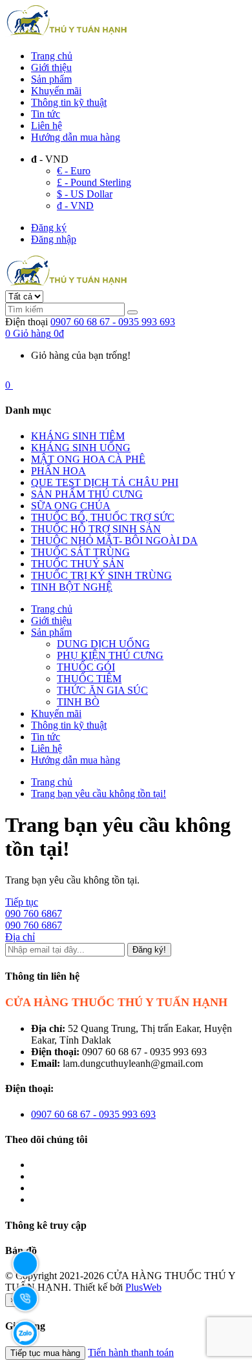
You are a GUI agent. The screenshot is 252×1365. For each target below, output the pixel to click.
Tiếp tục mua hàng (45, 1353)
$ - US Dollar (84, 193)
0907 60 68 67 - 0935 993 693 (112, 321)
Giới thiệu (51, 67)
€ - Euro (73, 170)
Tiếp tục (21, 901)
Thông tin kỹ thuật (69, 102)
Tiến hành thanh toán (131, 1352)
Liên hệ (46, 125)
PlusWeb (143, 1287)
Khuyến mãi (56, 90)
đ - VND (75, 205)
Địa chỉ (20, 936)
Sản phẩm (51, 79)
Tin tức (45, 113)
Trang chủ (51, 55)
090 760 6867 (33, 913)
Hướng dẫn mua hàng (75, 137)
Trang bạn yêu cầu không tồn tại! (98, 793)
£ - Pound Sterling (94, 182)
